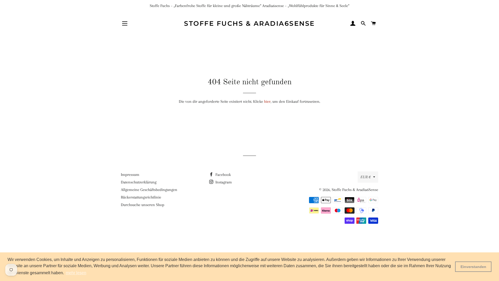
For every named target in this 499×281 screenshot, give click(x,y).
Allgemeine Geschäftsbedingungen (149, 189)
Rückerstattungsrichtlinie (141, 197)
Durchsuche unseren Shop (142, 204)
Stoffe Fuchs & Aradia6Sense (249, 23)
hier (267, 101)
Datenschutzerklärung (138, 182)
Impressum (130, 174)
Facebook (222, 174)
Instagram (223, 182)
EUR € (365, 177)
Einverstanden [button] (473, 267)
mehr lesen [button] (76, 273)
